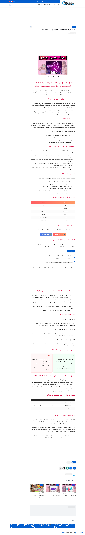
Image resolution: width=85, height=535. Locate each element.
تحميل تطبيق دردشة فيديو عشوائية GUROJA (64, 258)
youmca (71, 33)
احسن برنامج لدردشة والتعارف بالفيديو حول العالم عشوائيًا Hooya (60, 255)
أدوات (64, 524)
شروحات (49, 4)
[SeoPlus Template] (75, 533)
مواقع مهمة (44, 4)
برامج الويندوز (37, 524)
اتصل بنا (37, 1)
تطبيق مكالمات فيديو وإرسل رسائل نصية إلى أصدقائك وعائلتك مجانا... (59, 262)
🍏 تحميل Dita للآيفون (46, 234)
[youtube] (12, 1)
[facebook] (14, 1)
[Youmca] (68, 3)
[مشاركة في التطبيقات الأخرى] (60, 468)
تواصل (69, 462)
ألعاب (45, 524)
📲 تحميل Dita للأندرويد (59, 234)
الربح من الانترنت (55, 4)
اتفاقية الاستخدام (48, 1)
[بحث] (10, 5)
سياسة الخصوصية (55, 1)
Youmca (63, 532)
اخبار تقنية (71, 524)
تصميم (28, 524)
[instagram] (10, 1)
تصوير (21, 524)
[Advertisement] (42, 17)
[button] (70, 468)
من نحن (42, 1)
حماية (65, 527)
